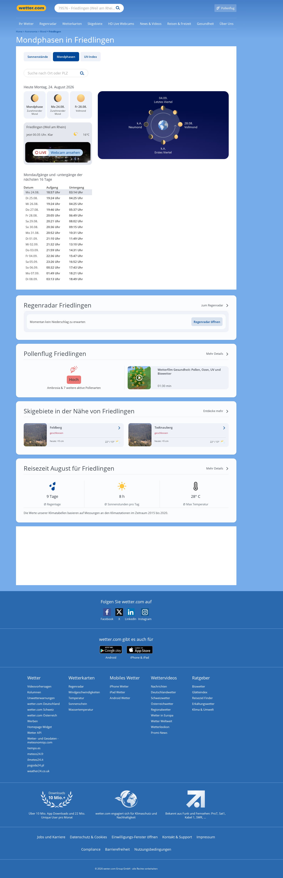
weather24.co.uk (38, 771)
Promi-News (159, 733)
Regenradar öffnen (207, 322)
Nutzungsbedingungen (152, 849)
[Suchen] (117, 8)
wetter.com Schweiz (40, 709)
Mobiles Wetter (125, 678)
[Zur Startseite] (31, 8)
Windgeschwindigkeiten (84, 692)
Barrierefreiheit (117, 849)
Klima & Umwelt (203, 709)
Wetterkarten (82, 678)
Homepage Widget (39, 727)
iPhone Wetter (119, 686)
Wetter (34, 678)
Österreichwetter (162, 704)
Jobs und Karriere (51, 837)
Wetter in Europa (162, 715)
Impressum (206, 837)
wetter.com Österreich (42, 715)
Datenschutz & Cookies (88, 837)
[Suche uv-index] (81, 73)
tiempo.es (33, 748)
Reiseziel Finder (202, 698)
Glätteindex (199, 692)
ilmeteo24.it (35, 760)
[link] (26, 24)
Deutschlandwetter (163, 692)
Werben (32, 721)
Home (19, 31)
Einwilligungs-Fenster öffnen (135, 837)
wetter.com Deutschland (43, 704)
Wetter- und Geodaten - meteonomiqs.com (43, 740)
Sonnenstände (38, 57)
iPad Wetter (117, 692)
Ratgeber (201, 678)
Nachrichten (159, 686)
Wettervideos (164, 678)
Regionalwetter (161, 709)
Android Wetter (120, 698)
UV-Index (90, 57)
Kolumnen (34, 692)
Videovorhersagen (39, 686)
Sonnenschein (78, 704)
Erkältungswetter (203, 704)
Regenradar (76, 686)
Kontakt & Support (177, 837)
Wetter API (34, 733)
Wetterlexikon (160, 727)
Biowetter (198, 686)
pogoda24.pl (35, 765)
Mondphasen (66, 57)
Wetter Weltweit (161, 721)
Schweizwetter (160, 698)
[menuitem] (26, 23)
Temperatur (76, 698)
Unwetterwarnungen (41, 698)
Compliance (90, 849)
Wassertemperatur (81, 709)
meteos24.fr (35, 754)
